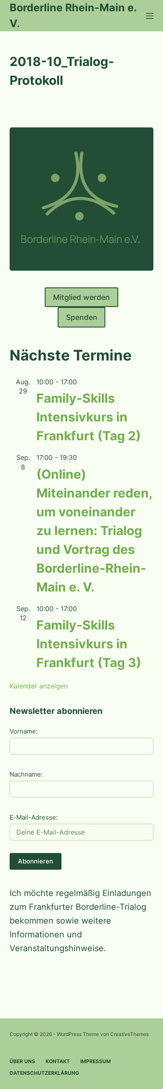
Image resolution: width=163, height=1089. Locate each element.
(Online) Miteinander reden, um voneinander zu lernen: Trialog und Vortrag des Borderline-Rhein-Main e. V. (94, 530)
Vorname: (24, 731)
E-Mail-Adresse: (34, 817)
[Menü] (149, 16)
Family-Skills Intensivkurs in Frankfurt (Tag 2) (88, 417)
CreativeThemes (129, 1034)
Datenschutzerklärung (44, 1073)
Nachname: (26, 774)
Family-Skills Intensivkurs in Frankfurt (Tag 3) (88, 643)
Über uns (22, 1061)
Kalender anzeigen (39, 686)
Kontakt (58, 1061)
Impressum (95, 1061)
